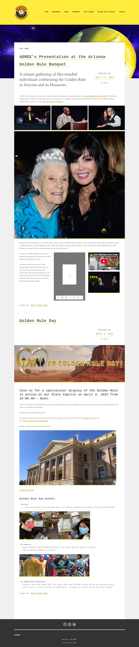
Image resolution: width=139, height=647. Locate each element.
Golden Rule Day (37, 320)
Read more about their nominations (52, 101)
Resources (56, 12)
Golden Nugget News (39, 305)
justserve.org (88, 418)
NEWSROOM (76, 12)
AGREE (17, 635)
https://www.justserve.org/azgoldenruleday (35, 421)
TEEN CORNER (89, 12)
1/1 (58, 297)
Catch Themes (72, 642)
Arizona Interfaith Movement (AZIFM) (95, 96)
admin (106, 82)
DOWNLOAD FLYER (26, 490)
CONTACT (122, 12)
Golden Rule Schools (106, 12)
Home (46, 12)
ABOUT (66, 12)
